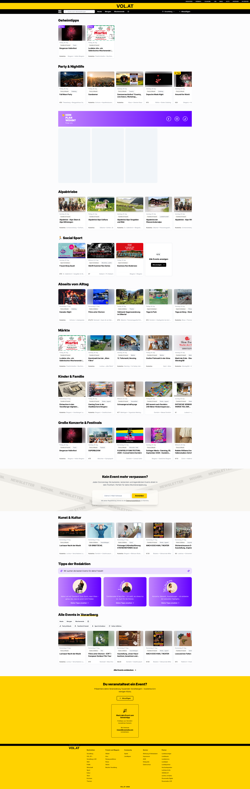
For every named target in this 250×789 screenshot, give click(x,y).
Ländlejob (165, 762)
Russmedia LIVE (167, 781)
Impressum (146, 756)
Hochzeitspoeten (167, 767)
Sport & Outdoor (100, 626)
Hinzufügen (185, 12)
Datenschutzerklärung (133, 500)
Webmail (198, 1)
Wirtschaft (90, 767)
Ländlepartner (166, 764)
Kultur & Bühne (116, 626)
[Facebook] (168, 119)
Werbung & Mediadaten (150, 753)
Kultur (88, 773)
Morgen (108, 12)
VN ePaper (245, 1)
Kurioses (89, 778)
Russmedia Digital (167, 778)
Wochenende (119, 12)
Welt (88, 762)
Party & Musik (66, 626)
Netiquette (146, 762)
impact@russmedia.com (125, 730)
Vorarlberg (168, 12)
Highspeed (189, 1)
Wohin (107, 764)
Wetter (107, 753)
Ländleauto (165, 756)
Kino (106, 756)
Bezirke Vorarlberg (111, 767)
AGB (144, 759)
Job (215, 1)
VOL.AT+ (89, 756)
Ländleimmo (165, 759)
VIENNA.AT (165, 773)
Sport (88, 770)
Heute (99, 12)
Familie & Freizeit (83, 626)
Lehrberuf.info (166, 770)
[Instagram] (177, 119)
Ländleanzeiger (166, 753)
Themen (89, 781)
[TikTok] (185, 119)
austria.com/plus (167, 775)
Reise (107, 762)
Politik (88, 764)
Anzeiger (236, 1)
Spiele (126, 753)
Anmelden (139, 496)
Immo (221, 1)
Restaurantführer (110, 759)
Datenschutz (147, 764)
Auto (227, 1)
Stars (88, 775)
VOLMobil (207, 1)
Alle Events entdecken (124, 670)
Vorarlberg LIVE (91, 759)
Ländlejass (127, 756)
